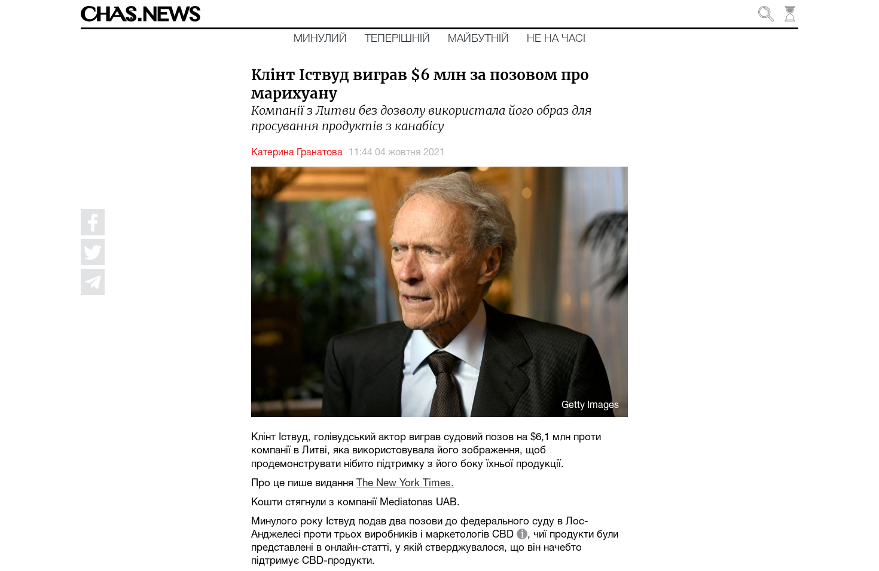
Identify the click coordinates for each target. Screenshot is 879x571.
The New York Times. (405, 483)
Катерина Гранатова (297, 153)
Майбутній (478, 39)
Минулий (320, 39)
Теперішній (397, 39)
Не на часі (556, 39)
